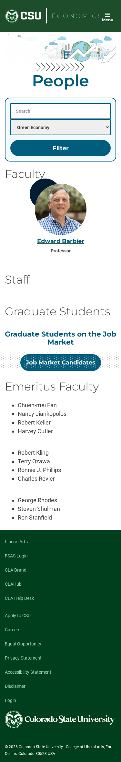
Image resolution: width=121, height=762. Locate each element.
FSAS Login (16, 555)
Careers (12, 629)
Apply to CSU (18, 615)
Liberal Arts (16, 541)
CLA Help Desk (19, 598)
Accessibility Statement (28, 672)
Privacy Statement (23, 658)
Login (10, 700)
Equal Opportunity (23, 643)
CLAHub (13, 584)
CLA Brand (15, 570)
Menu (107, 19)
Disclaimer (15, 686)
